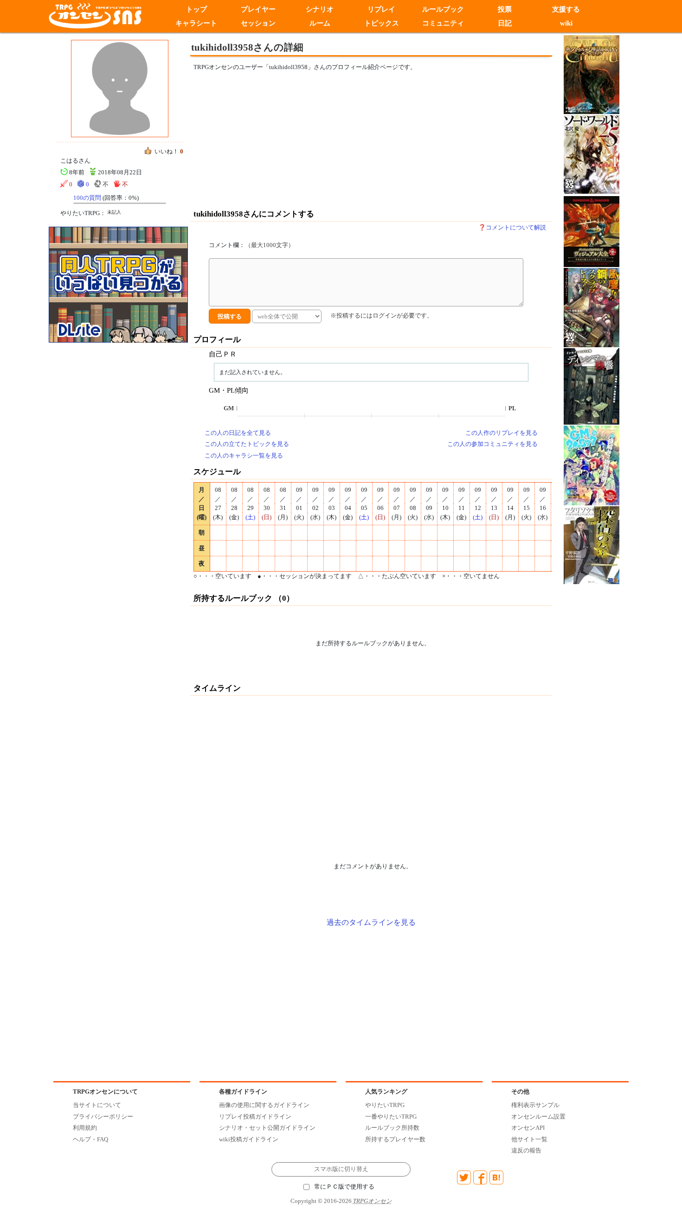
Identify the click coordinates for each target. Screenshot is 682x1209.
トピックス (381, 23)
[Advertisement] (294, 140)
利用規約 (85, 1127)
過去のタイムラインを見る (371, 922)
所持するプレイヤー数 (395, 1139)
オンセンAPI (528, 1127)
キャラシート (196, 23)
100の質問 (87, 197)
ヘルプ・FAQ (90, 1139)
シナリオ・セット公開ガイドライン (267, 1127)
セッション (258, 23)
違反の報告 (526, 1150)
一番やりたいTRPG (391, 1116)
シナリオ (320, 9)
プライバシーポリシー (103, 1116)
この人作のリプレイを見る (501, 432)
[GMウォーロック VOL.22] (591, 464)
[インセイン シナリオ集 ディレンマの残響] (591, 385)
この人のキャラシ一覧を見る (244, 455)
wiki (566, 23)
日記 (505, 23)
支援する (566, 9)
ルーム (319, 23)
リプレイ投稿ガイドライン (255, 1116)
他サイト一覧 (529, 1139)
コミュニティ (443, 23)
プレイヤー (258, 9)
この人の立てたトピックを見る (247, 443)
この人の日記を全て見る (238, 432)
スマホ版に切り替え (341, 1169)
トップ (196, 9)
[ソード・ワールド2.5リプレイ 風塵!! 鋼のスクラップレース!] (591, 307)
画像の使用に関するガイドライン (264, 1104)
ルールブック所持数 (392, 1127)
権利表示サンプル (535, 1104)
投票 (505, 9)
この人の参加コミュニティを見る (492, 443)
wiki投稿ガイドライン (248, 1139)
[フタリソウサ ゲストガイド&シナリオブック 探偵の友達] (591, 544)
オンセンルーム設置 (538, 1116)
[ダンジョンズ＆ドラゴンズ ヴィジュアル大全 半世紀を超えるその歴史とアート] (591, 231)
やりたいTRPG (385, 1104)
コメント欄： (251, 245)
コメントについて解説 (516, 227)
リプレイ (381, 9)
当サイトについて (97, 1104)
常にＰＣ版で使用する (344, 1187)
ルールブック (443, 9)
